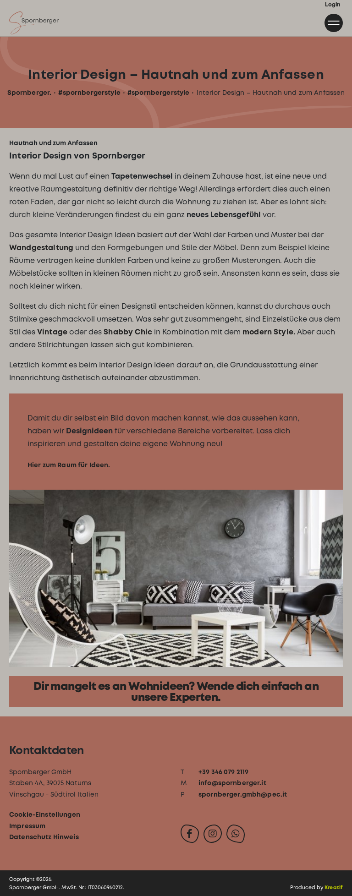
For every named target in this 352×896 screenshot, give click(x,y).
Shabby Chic (128, 332)
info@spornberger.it (232, 783)
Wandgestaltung (42, 247)
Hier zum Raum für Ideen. (69, 465)
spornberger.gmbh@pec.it (242, 794)
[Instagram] (213, 834)
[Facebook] (190, 834)
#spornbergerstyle (89, 92)
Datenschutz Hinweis (44, 837)
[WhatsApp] (235, 834)
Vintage (53, 332)
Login (333, 4)
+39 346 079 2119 (223, 772)
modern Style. (268, 332)
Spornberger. (29, 92)
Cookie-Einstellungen (44, 814)
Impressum (27, 826)
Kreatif (333, 887)
